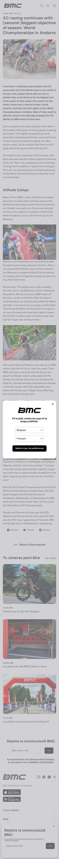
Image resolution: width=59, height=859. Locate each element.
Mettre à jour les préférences (29, 448)
